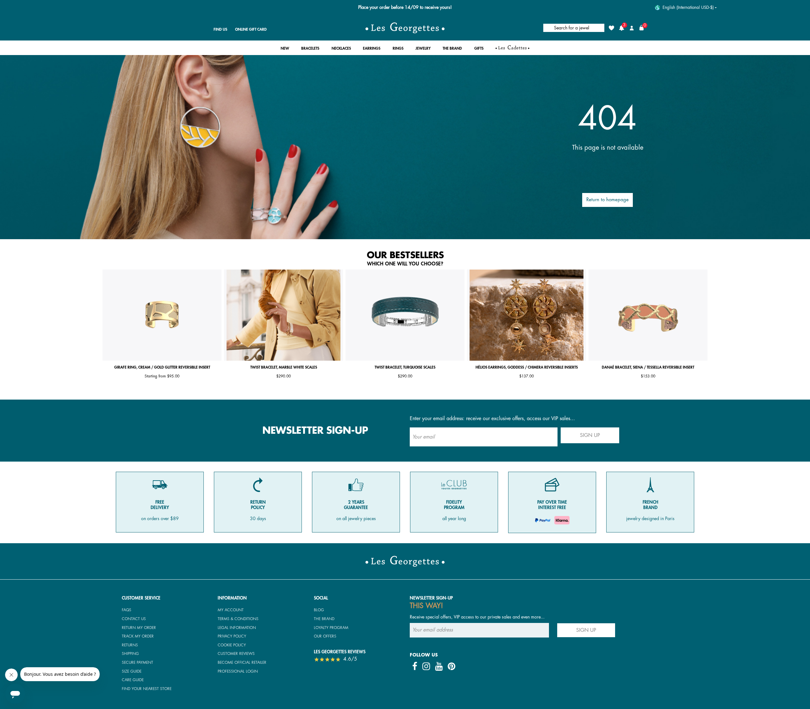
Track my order (138, 636)
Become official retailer (242, 662)
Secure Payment (137, 662)
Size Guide (131, 671)
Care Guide (133, 680)
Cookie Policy (232, 645)
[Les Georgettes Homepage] (405, 27)
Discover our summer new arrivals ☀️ (405, 7)
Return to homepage (607, 199)
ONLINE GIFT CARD (251, 29)
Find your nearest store (146, 689)
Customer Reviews (236, 654)
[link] (512, 50)
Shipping (130, 654)
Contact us (134, 619)
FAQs (126, 610)
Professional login (238, 671)
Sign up (590, 435)
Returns (130, 645)
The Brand (324, 619)
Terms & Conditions (238, 619)
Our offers (325, 636)
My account (231, 610)
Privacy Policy (232, 636)
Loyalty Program (331, 628)
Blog (319, 610)
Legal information (237, 628)
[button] (285, 50)
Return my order (139, 628)
